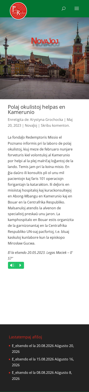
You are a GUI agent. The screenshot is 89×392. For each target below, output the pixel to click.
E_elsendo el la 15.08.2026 (33, 359)
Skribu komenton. (55, 125)
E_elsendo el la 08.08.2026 (33, 372)
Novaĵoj (31, 125)
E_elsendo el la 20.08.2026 (33, 345)
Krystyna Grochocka (46, 119)
